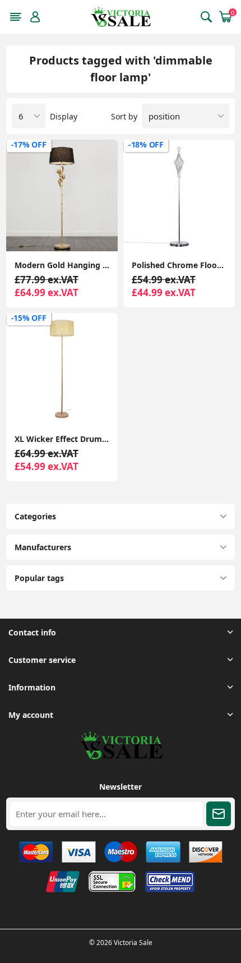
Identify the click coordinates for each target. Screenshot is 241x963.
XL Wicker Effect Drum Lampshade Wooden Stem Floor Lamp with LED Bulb (62, 439)
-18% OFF (146, 144)
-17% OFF (29, 144)
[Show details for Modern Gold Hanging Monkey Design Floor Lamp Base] (62, 195)
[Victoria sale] (120, 756)
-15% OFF (29, 317)
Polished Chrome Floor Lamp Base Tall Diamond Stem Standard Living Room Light (179, 265)
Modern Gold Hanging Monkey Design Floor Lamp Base (62, 265)
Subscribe (218, 813)
